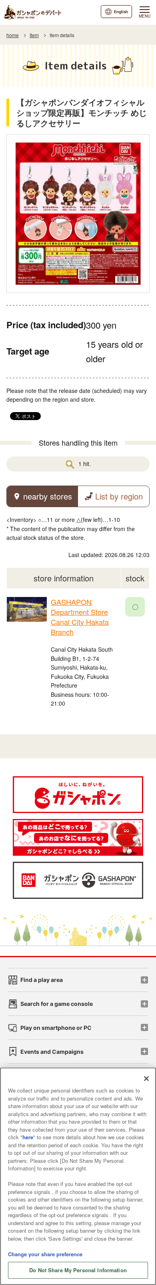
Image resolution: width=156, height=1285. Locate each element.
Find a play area (41, 979)
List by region (119, 496)
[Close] (146, 1078)
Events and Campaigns (52, 1051)
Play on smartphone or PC (56, 1027)
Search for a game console (56, 1003)
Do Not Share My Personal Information (78, 1270)
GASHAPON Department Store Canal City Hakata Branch (80, 617)
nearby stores (47, 496)
